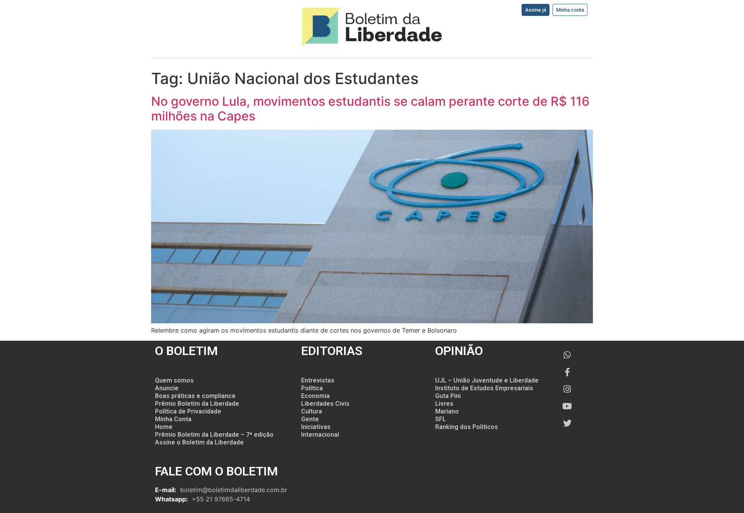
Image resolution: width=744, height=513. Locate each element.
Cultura (311, 411)
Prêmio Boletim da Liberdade (197, 403)
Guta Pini (448, 396)
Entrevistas (317, 380)
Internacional (320, 434)
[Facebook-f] (567, 372)
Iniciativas (316, 427)
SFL (440, 419)
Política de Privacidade (188, 411)
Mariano (447, 411)
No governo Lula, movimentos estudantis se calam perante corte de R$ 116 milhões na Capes (370, 109)
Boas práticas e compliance (195, 396)
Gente (310, 419)
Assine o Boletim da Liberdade (199, 442)
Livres (444, 403)
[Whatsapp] (567, 355)
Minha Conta (173, 419)
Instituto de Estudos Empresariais (484, 388)
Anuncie (167, 388)
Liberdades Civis (325, 403)
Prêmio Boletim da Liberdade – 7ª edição (214, 434)
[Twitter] (567, 423)
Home (163, 427)
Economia (315, 396)
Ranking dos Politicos (466, 427)
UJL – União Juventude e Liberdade (487, 380)
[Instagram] (567, 389)
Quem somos (174, 380)
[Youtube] (567, 406)
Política (312, 388)
